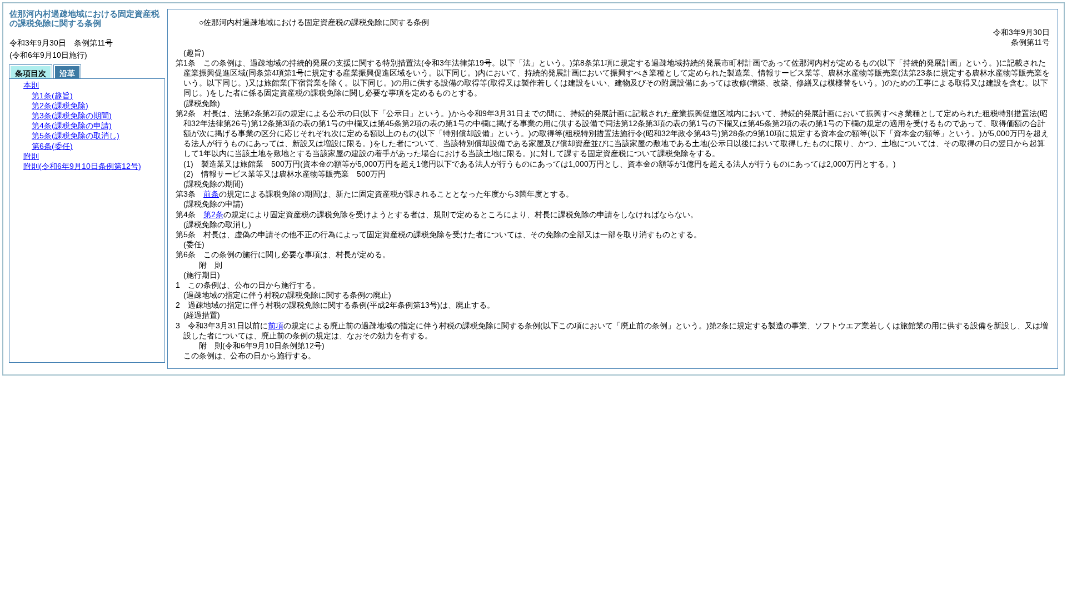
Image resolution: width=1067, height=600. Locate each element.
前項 (275, 325)
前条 (211, 193)
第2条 (213, 214)
